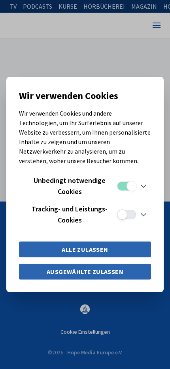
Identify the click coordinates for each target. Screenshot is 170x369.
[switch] (126, 186)
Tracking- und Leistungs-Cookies (70, 214)
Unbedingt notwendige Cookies (70, 186)
